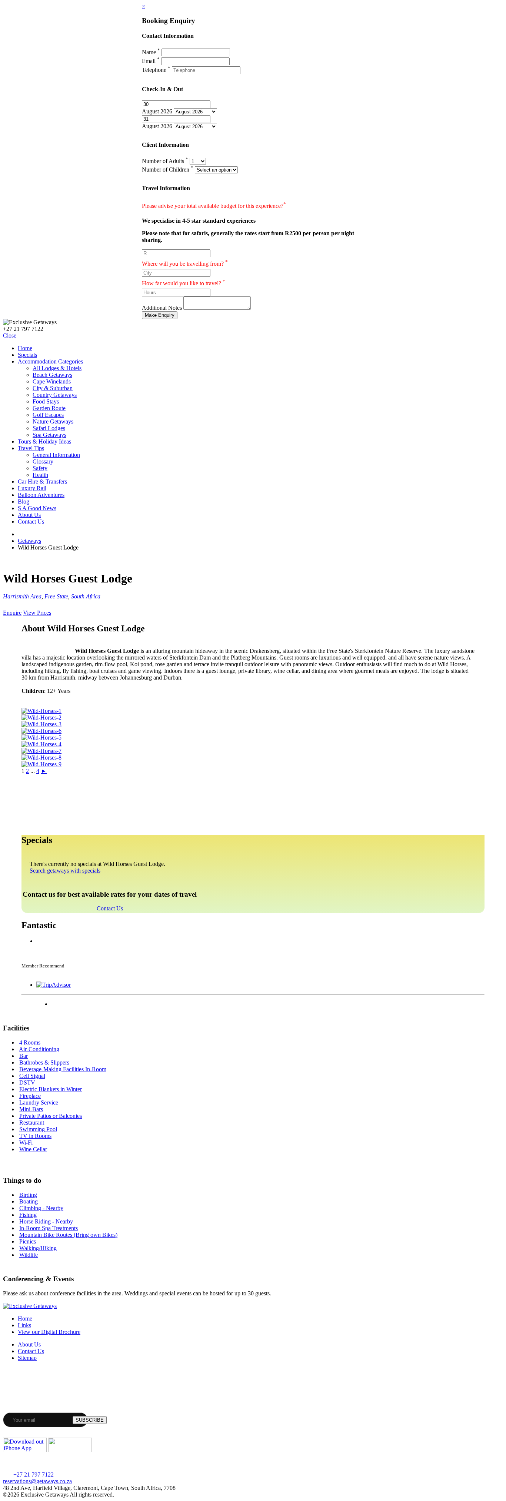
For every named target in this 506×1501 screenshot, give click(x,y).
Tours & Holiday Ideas (44, 441)
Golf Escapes (48, 415)
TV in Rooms (35, 1136)
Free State (56, 596)
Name (151, 52)
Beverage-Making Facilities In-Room (62, 1069)
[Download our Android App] (70, 1450)
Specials (27, 355)
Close (9, 335)
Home (25, 348)
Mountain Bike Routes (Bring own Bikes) (68, 1235)
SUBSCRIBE (90, 1420)
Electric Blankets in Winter (50, 1089)
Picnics (27, 1241)
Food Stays (46, 401)
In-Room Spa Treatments (48, 1228)
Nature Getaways (53, 421)
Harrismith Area (22, 596)
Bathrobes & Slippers (44, 1062)
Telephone (156, 70)
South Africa (85, 596)
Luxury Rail (32, 488)
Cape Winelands (52, 381)
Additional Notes (162, 308)
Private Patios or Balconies (50, 1116)
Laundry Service (38, 1102)
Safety (40, 468)
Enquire (12, 613)
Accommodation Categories (50, 361)
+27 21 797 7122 (33, 1474)
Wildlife (28, 1255)
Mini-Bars (31, 1109)
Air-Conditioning (39, 1049)
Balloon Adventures (41, 495)
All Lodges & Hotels (57, 368)
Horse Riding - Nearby (46, 1221)
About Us (29, 515)
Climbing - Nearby (41, 1208)
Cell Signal (32, 1076)
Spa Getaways (49, 435)
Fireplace (30, 1096)
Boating (28, 1201)
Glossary (43, 461)
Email (151, 61)
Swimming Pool (38, 1129)
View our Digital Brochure (49, 1332)
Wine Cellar (33, 1149)
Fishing (28, 1215)
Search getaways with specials (65, 870)
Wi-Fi (26, 1142)
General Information (56, 455)
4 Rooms (29, 1042)
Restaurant (31, 1122)
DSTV (27, 1082)
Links (24, 1325)
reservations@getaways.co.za (37, 1481)
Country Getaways (55, 395)
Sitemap (27, 1358)
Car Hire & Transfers (42, 481)
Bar (23, 1056)
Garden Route (49, 408)
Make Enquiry (159, 315)
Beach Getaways (52, 375)
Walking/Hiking (38, 1248)
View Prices (37, 613)
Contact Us (31, 521)
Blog (23, 501)
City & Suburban (53, 388)
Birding (28, 1195)
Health (40, 475)
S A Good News (37, 508)
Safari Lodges (49, 428)
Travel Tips (31, 448)
